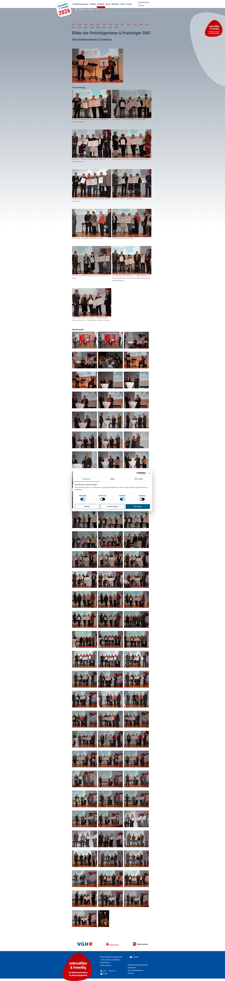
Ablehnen (87, 506)
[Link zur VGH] (84, 944)
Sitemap (131, 973)
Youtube (135, 957)
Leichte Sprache (144, 2)
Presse (108, 4)
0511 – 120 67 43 (109, 971)
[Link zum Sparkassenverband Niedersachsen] (112, 944)
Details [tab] (112, 479)
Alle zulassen (138, 506)
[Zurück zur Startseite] (64, 9)
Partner (122, 4)
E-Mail (105, 974)
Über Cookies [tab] (139, 479)
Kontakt (129, 4)
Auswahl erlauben (112, 506)
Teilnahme (92, 4)
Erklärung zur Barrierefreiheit (138, 965)
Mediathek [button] (101, 4)
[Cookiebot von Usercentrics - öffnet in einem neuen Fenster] (138, 473)
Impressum (132, 968)
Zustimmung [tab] (86, 479)
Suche (142, 5)
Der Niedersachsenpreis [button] (80, 4)
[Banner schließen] (149, 473)
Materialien (115, 4)
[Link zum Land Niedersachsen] (140, 944)
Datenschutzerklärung (135, 970)
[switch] (102, 499)
